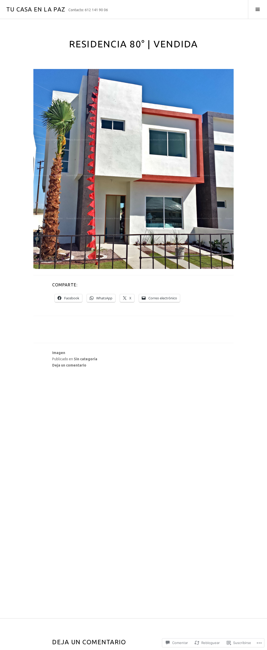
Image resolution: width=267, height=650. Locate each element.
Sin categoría (85, 359)
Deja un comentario (69, 365)
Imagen (58, 353)
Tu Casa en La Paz (35, 9)
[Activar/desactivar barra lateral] (257, 9)
